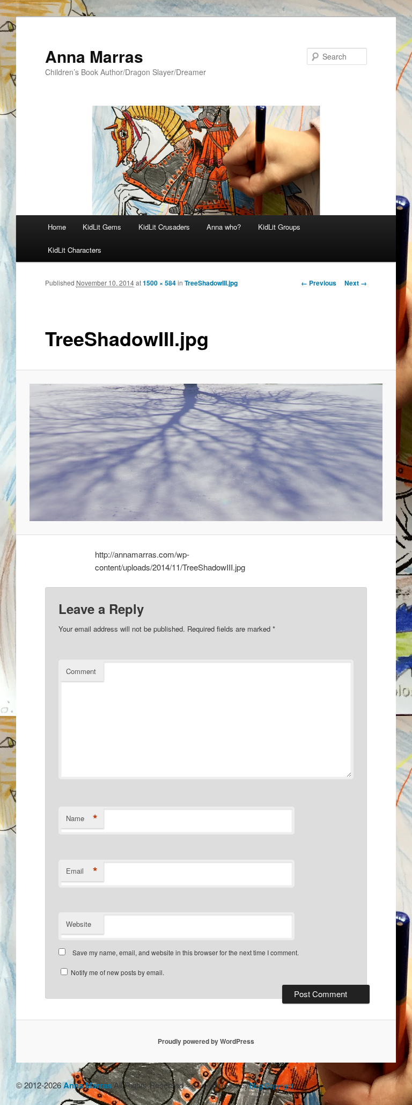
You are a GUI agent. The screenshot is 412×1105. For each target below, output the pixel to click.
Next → (355, 283)
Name (82, 818)
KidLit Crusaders (164, 227)
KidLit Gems (102, 227)
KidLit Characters (74, 250)
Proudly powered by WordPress (206, 1041)
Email (82, 871)
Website (78, 924)
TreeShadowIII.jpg (211, 283)
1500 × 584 (159, 283)
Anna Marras (94, 56)
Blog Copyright (271, 1086)
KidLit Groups (279, 227)
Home (57, 227)
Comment (81, 671)
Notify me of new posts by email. (117, 972)
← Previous (318, 283)
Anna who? (224, 227)
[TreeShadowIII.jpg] (206, 452)
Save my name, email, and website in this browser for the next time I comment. (185, 952)
